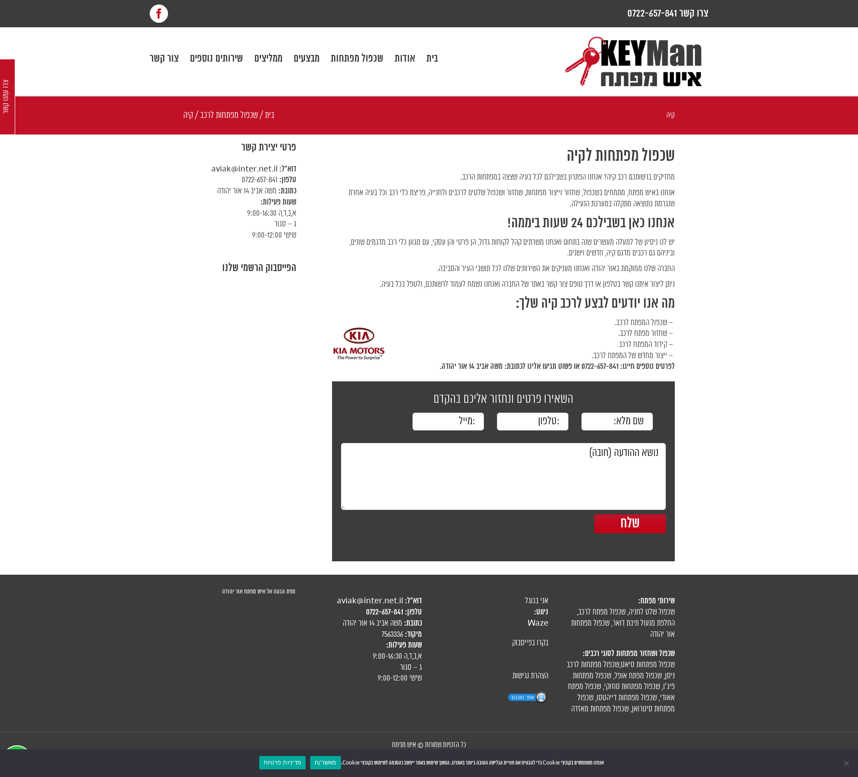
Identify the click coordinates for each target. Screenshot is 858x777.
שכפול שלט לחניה (652, 612)
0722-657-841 (260, 179)
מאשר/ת (325, 762)
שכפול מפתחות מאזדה (600, 709)
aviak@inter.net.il (244, 169)
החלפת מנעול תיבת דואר (644, 623)
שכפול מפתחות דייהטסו (627, 697)
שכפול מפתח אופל (638, 676)
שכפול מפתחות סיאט (648, 664)
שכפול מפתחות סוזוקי (632, 686)
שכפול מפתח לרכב (602, 612)
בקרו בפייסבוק (530, 643)
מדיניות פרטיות (283, 762)
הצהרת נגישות (530, 676)
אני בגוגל (536, 601)
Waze (538, 623)
